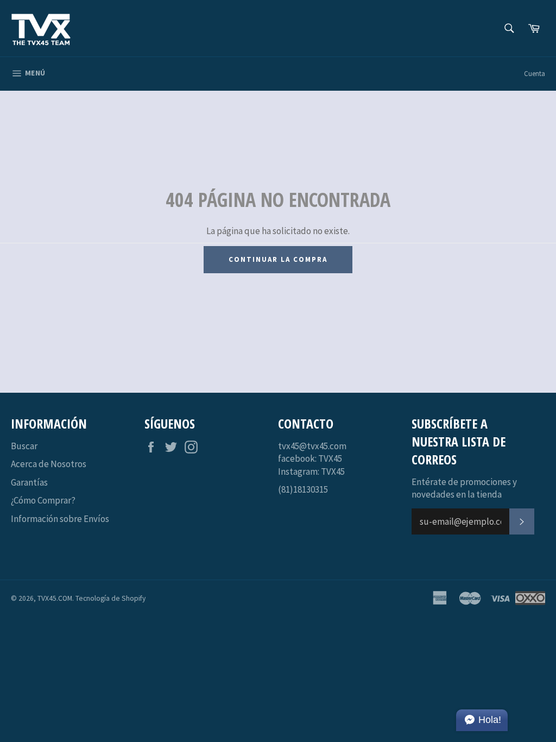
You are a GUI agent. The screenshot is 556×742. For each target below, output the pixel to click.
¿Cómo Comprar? (43, 500)
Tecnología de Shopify (110, 598)
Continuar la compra (278, 259)
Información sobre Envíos (60, 519)
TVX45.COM (54, 598)
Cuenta (534, 73)
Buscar (24, 446)
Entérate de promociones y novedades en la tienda (464, 488)
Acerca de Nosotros (48, 464)
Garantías (29, 482)
